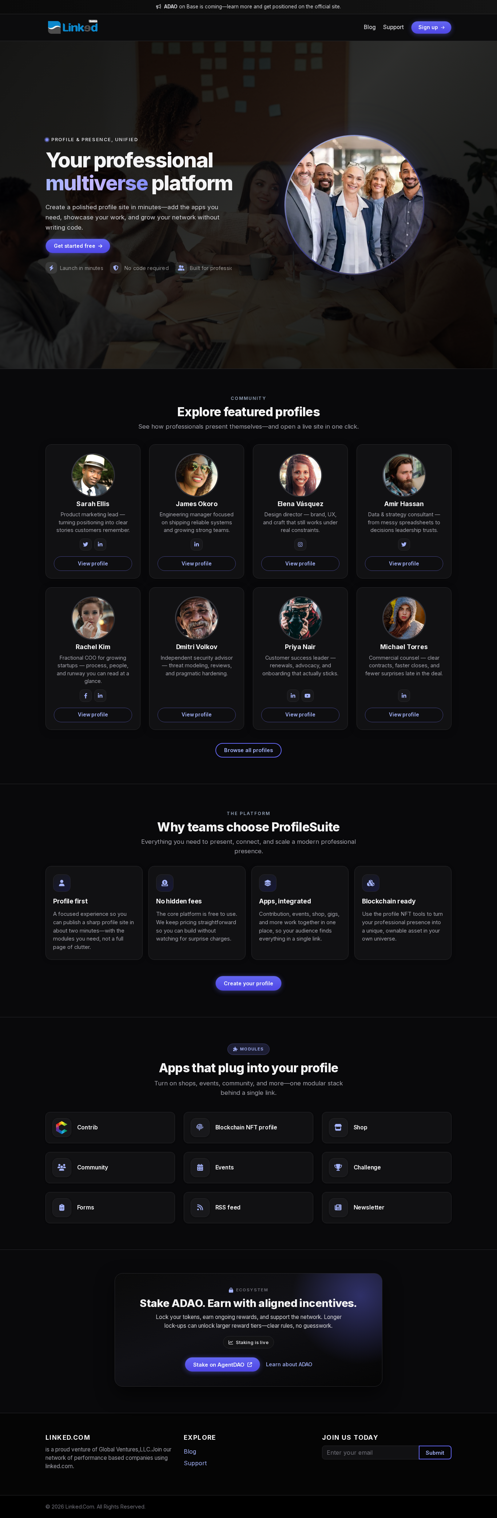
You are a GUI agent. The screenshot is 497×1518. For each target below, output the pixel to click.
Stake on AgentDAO (218, 1365)
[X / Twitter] (86, 545)
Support (393, 27)
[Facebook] (86, 696)
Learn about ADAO (289, 1364)
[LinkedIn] (100, 545)
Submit (435, 1453)
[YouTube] (308, 696)
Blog (370, 27)
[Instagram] (300, 545)
